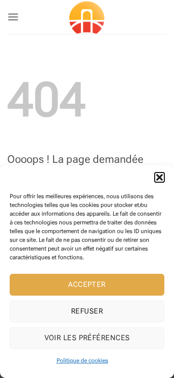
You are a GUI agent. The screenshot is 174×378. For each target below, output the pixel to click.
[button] (159, 177)
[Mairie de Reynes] (87, 17)
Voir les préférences (87, 337)
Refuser (87, 311)
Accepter (87, 284)
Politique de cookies (82, 360)
